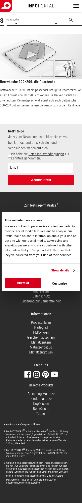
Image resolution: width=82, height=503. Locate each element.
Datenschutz (41, 296)
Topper (41, 413)
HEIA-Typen (41, 332)
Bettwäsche (41, 408)
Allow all (23, 282)
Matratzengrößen (41, 352)
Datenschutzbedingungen (46, 154)
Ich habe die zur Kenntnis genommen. (40, 156)
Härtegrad (41, 327)
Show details (60, 270)
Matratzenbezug (41, 347)
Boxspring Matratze (41, 394)
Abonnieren (41, 180)
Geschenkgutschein (41, 337)
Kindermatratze (41, 399)
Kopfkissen (41, 404)
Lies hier (51, 475)
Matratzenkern (41, 342)
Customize (59, 283)
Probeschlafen (41, 322)
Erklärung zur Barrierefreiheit (41, 301)
